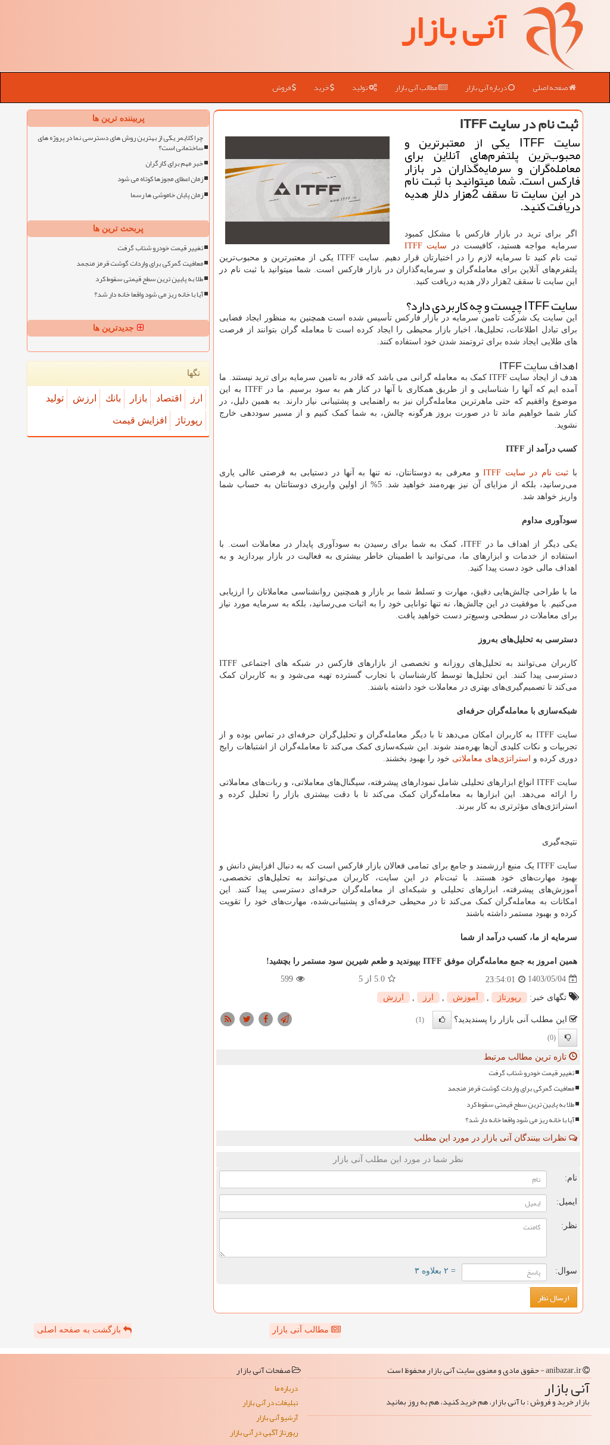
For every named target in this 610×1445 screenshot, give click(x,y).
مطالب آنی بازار (416, 87)
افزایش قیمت (140, 420)
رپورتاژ (509, 997)
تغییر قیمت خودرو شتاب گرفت (531, 1073)
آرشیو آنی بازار (277, 1418)
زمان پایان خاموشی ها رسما (166, 195)
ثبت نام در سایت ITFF (525, 472)
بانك (113, 398)
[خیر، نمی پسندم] (567, 1038)
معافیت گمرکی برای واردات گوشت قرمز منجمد (510, 1088)
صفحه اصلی (551, 87)
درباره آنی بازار (486, 87)
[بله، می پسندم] (442, 1020)
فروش (282, 87)
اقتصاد (169, 398)
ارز (428, 997)
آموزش (465, 997)
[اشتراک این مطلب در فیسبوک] (265, 1018)
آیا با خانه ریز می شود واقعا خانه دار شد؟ (519, 1120)
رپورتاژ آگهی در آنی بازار (264, 1433)
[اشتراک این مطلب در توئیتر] (246, 1018)
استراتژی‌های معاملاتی (491, 758)
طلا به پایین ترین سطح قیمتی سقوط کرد (520, 1104)
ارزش (393, 997)
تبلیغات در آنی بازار (270, 1403)
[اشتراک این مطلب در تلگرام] (284, 1018)
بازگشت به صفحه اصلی (80, 1329)
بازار (138, 398)
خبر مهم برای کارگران (174, 163)
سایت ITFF (425, 245)
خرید (322, 87)
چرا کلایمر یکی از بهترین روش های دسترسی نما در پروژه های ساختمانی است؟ (120, 143)
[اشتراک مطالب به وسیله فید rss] (227, 1018)
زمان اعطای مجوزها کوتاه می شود (160, 179)
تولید (360, 87)
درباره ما (286, 1389)
